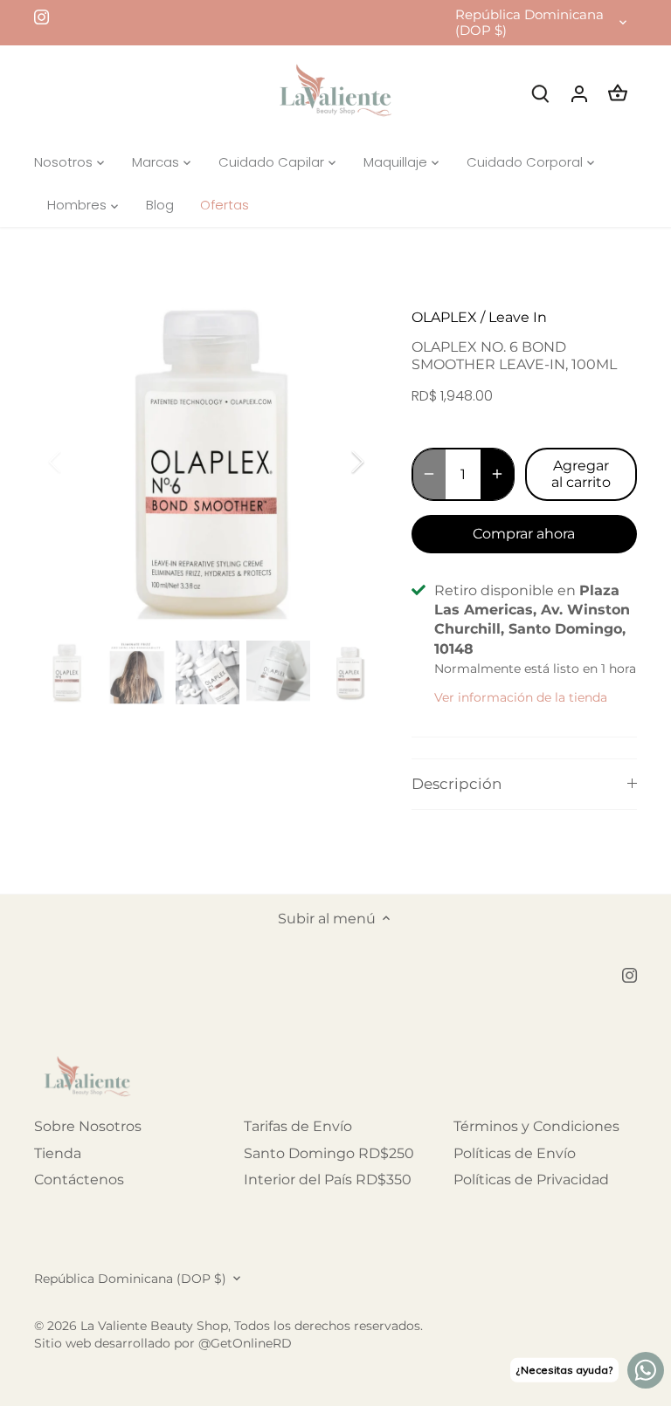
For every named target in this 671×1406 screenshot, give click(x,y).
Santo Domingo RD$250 (329, 1153)
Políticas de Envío (514, 1153)
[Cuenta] (579, 93)
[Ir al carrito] (617, 93)
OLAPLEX (444, 317)
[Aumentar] (497, 474)
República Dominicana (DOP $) (529, 22)
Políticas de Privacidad (531, 1179)
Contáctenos (79, 1179)
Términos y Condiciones (536, 1126)
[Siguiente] (334, 461)
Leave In (517, 317)
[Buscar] (541, 93)
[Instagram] (41, 16)
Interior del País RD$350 (328, 1179)
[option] (206, 462)
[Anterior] (77, 461)
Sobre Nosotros (88, 1126)
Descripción (457, 783)
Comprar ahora (524, 533)
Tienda (57, 1153)
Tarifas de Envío (298, 1126)
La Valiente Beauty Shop (154, 1326)
